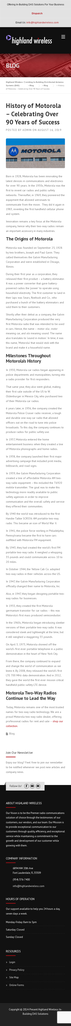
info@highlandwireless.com (28, 886)
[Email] (38, 786)
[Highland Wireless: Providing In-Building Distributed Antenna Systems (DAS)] (29, 39)
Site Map (14, 977)
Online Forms (16, 985)
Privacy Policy (16, 970)
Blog (12, 733)
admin (27, 130)
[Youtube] (32, 786)
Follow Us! (16, 786)
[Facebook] (26, 786)
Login (12, 962)
